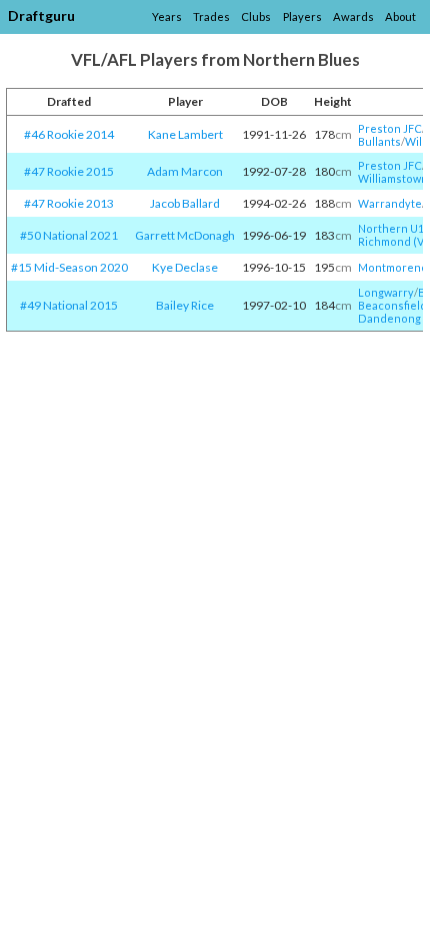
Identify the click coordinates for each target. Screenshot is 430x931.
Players (302, 16)
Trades (211, 16)
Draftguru (41, 15)
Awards (353, 16)
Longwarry (386, 292)
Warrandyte (390, 203)
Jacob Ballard (185, 203)
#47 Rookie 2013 (69, 203)
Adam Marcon (185, 171)
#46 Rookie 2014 (69, 134)
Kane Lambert (185, 134)
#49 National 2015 (69, 305)
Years (167, 16)
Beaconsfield (392, 305)
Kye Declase (185, 267)
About (400, 16)
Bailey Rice (185, 305)
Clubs (256, 16)
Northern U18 (394, 228)
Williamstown (393, 178)
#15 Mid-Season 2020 (69, 267)
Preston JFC (390, 128)
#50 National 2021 (69, 235)
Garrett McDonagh (185, 235)
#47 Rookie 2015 (69, 171)
